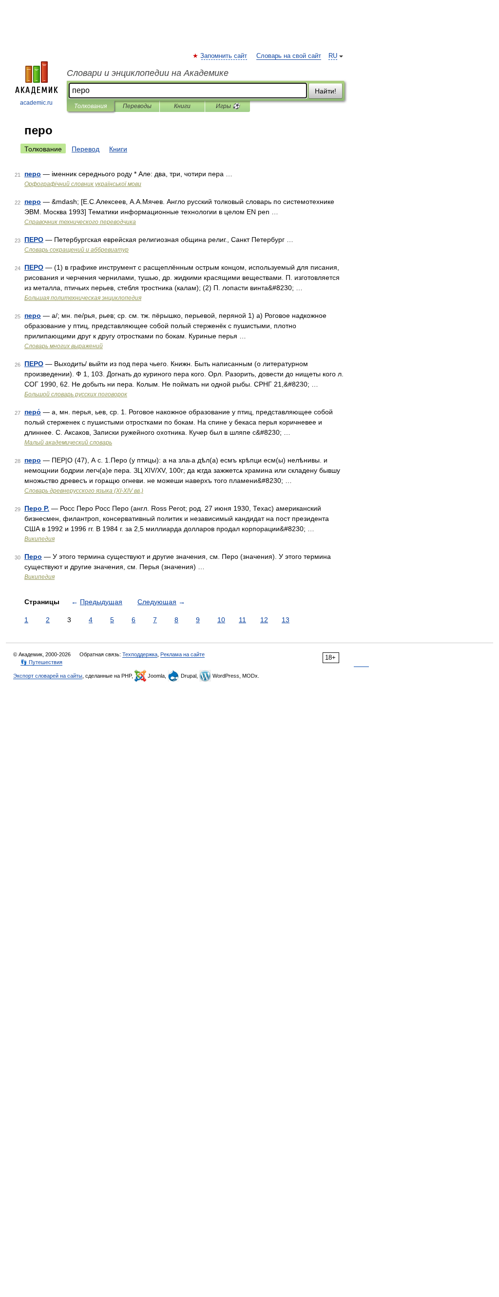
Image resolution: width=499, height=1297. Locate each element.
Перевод (85, 149)
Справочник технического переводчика (80, 222)
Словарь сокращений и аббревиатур (76, 249)
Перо (33, 556)
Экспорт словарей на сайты (47, 676)
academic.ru (36, 102)
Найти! (325, 91)
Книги (182, 106)
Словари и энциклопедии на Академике (148, 73)
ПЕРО (33, 239)
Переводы (137, 106)
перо (32, 174)
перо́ (32, 412)
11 (242, 620)
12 (264, 620)
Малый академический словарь (68, 442)
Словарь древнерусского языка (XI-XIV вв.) (83, 490)
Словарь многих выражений (63, 346)
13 (285, 620)
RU (332, 56)
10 (221, 620)
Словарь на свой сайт (288, 56)
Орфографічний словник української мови (82, 184)
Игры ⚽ (228, 106)
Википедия (39, 539)
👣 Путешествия (41, 662)
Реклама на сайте (182, 654)
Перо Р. (36, 508)
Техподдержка (139, 654)
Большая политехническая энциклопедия (82, 298)
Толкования (90, 106)
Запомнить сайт (224, 56)
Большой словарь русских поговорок (75, 394)
